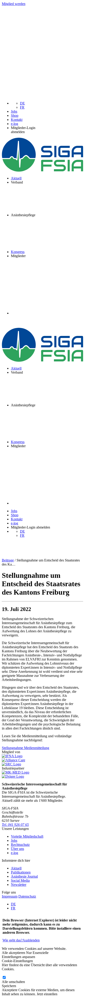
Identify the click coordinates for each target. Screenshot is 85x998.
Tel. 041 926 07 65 (15, 825)
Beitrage (8, 560)
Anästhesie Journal (24, 876)
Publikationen (21, 872)
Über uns (17, 849)
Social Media (20, 880)
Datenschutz (27, 896)
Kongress (17, 252)
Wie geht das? (12, 940)
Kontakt (16, 120)
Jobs (14, 111)
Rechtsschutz (20, 845)
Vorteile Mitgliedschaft (27, 836)
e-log (14, 124)
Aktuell (16, 178)
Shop (14, 115)
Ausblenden (31, 940)
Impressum (9, 896)
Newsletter (18, 884)
